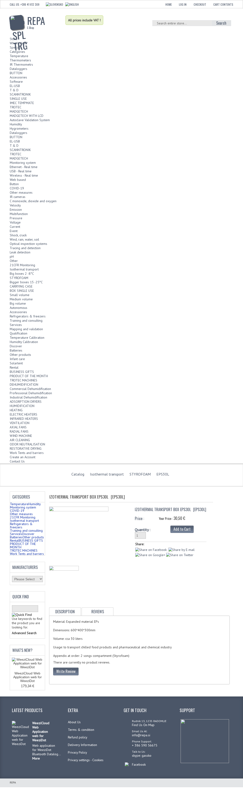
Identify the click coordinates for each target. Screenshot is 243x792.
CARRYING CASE (21, 286)
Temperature (19, 56)
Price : (139, 518)
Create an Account (22, 457)
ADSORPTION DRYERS (26, 401)
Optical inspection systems (28, 244)
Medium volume (21, 299)
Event (14, 231)
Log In (183, 4)
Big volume (18, 303)
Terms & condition (81, 730)
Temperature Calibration (27, 337)
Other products (20, 355)
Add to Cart (182, 529)
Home (168, 4)
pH (12, 256)
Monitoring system (23, 162)
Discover (16, 346)
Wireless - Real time (24, 175)
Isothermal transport (24, 269)
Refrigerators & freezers (28, 316)
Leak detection (20, 252)
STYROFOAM (19, 278)
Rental (14, 367)
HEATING (16, 410)
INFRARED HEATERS (24, 419)
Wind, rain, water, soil (24, 239)
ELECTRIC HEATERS (23, 414)
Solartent (16, 363)
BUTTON (16, 73)
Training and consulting (26, 320)
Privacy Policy (77, 752)
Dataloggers (18, 69)
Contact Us (17, 461)
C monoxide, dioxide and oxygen (33, 201)
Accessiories (18, 77)
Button (14, 184)
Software (16, 81)
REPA (36, 22)
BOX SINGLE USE (22, 290)
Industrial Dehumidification (28, 397)
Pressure (16, 218)
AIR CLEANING (20, 440)
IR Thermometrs (21, 64)
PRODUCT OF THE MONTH (29, 376)
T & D (14, 90)
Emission (16, 209)
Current (15, 226)
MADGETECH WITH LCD (26, 116)
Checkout (200, 4)
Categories (17, 52)
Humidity (16, 124)
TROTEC (15, 107)
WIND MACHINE (21, 436)
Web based (18, 180)
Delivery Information (82, 745)
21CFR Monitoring (22, 265)
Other (14, 261)
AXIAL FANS (18, 427)
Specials (16, 47)
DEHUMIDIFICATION (24, 384)
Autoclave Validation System (30, 120)
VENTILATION (19, 423)
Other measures (21, 192)
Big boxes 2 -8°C (22, 273)
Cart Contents (223, 4)
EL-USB (15, 86)
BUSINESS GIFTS (22, 372)
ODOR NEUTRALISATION (27, 444)
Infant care (17, 359)
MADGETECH (19, 111)
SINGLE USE (18, 98)
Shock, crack (18, 235)
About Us (74, 722)
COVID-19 (17, 188)
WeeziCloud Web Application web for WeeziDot (27, 677)
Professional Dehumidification (31, 393)
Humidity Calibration (24, 342)
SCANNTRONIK (20, 94)
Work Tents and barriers (27, 453)
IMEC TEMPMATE (22, 103)
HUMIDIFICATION (22, 406)
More (36, 758)
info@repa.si (141, 735)
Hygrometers (19, 128)
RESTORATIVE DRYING (26, 448)
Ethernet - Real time (23, 167)
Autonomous (18, 308)
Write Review (65, 671)
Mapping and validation (26, 329)
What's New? (19, 43)
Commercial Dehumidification (30, 389)
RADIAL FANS (19, 431)
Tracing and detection (25, 248)
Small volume (19, 295)
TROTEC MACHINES (23, 380)
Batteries (16, 350)
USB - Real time (21, 171)
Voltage (15, 222)
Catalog (77, 474)
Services (16, 325)
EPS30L (162, 474)
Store (14, 39)
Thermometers (20, 60)
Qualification (18, 333)
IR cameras (17, 197)
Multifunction (19, 214)
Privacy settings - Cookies (85, 760)
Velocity (15, 205)
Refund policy (77, 737)
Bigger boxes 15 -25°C (26, 282)
